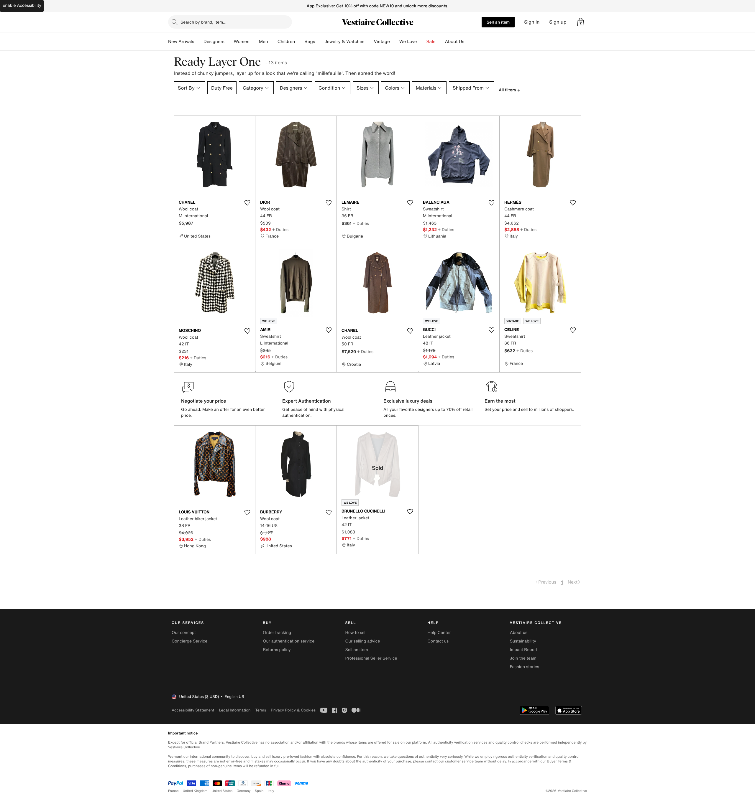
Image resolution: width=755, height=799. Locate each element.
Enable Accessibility (21, 5)
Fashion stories (524, 667)
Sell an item (498, 22)
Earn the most (500, 400)
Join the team (523, 658)
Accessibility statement (193, 710)
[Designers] (229, 41)
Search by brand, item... (203, 22)
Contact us (438, 641)
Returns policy (276, 650)
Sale (431, 41)
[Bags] (319, 41)
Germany (244, 791)
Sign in (532, 22)
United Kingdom (195, 791)
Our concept (184, 633)
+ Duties (280, 229)
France (173, 791)
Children (286, 41)
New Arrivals (181, 41)
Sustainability (523, 641)
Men (263, 41)
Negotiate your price (203, 400)
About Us (454, 41)
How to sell (355, 633)
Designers (213, 41)
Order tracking (277, 633)
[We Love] (421, 41)
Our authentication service (288, 641)
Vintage (382, 41)
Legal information (234, 710)
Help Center (439, 633)
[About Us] (469, 41)
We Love (408, 41)
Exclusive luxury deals (407, 400)
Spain (259, 791)
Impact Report (524, 650)
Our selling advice (362, 641)
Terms (260, 710)
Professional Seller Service (371, 658)
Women (242, 41)
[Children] (299, 41)
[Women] (254, 41)
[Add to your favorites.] (247, 202)
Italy (271, 791)
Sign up (558, 22)
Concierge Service (189, 641)
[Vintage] (394, 41)
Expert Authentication (306, 400)
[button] (581, 22)
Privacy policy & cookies (293, 710)
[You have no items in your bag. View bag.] (581, 22)
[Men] (272, 41)
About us (518, 633)
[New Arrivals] (198, 41)
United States (222, 791)
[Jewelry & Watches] (369, 41)
